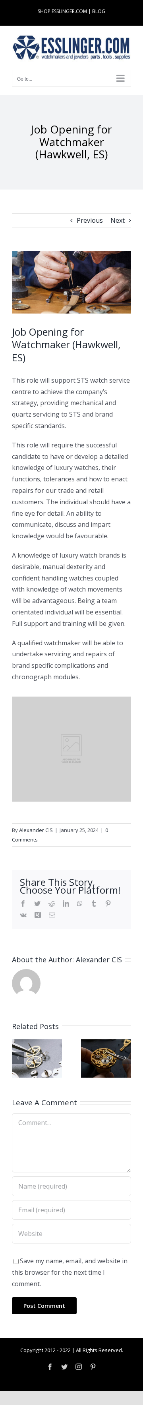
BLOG (98, 11)
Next (117, 220)
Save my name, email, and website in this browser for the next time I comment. (70, 1272)
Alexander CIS (36, 830)
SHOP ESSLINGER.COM (62, 11)
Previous (90, 220)
